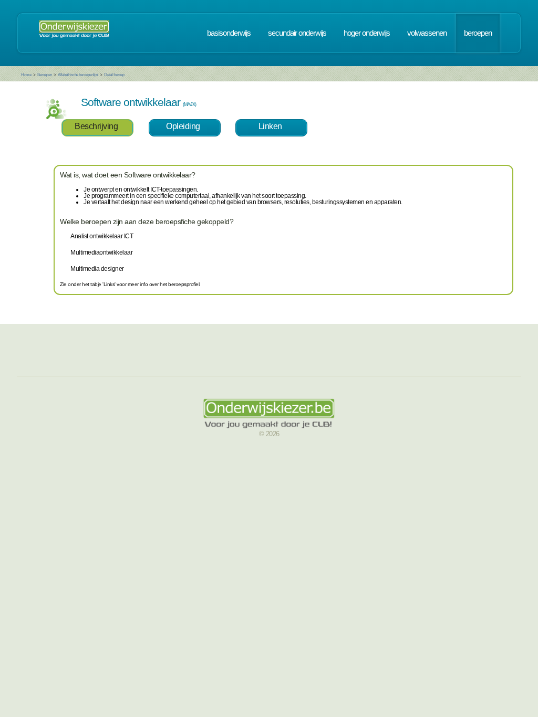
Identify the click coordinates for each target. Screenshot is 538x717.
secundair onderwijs (297, 33)
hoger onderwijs (367, 33)
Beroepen (44, 74)
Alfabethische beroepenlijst (78, 74)
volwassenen (427, 33)
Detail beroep (114, 74)
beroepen (478, 33)
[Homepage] (74, 33)
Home (26, 74)
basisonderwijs (229, 33)
